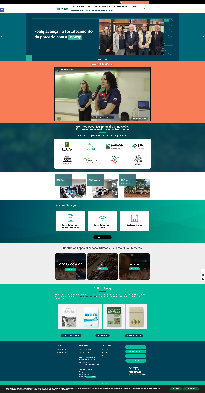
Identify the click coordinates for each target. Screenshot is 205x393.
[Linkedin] (203, 279)
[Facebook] (203, 271)
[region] (102, 37)
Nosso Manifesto (102, 64)
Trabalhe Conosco (135, 356)
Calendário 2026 (91, 376)
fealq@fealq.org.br (84, 352)
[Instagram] (203, 275)
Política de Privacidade (135, 351)
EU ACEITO (176, 389)
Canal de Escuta (135, 360)
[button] (2, 10)
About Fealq (105, 353)
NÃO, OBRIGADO (191, 389)
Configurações (64, 389)
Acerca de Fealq (107, 356)
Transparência (135, 347)
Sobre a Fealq (106, 350)
